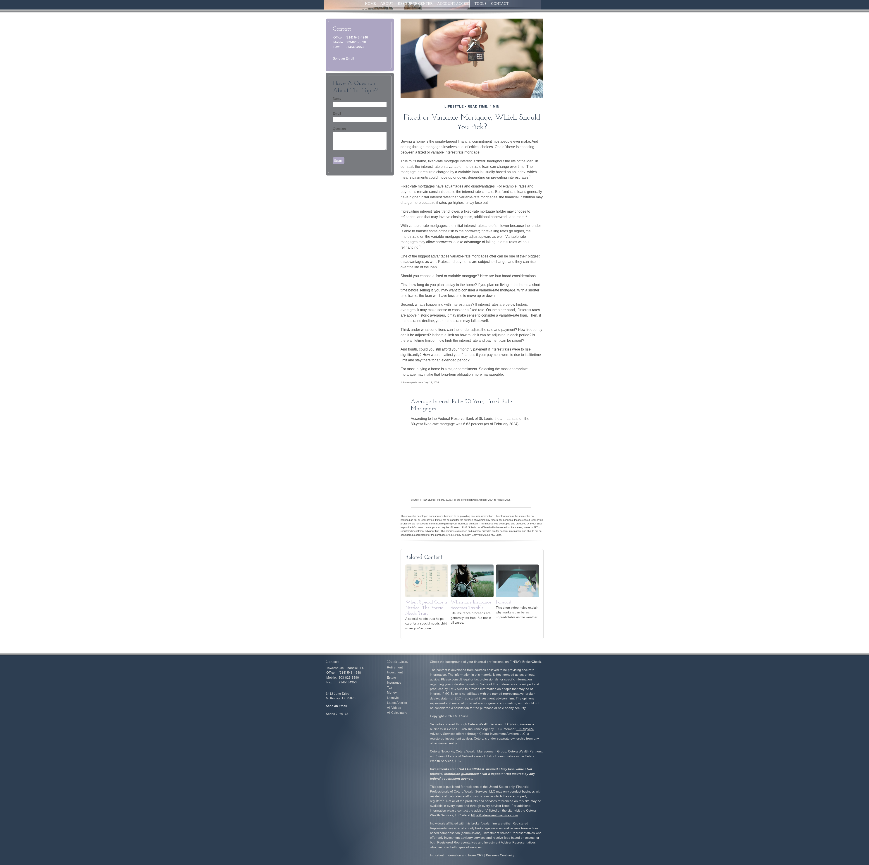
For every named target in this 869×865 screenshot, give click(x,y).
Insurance (394, 682)
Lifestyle (393, 697)
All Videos (394, 707)
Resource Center (415, 3)
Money (392, 692)
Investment (395, 672)
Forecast (503, 602)
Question (339, 128)
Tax (389, 687)
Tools (481, 3)
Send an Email (343, 58)
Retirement (395, 667)
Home (370, 3)
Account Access (453, 3)
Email (337, 113)
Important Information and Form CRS (456, 855)
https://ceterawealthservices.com (494, 815)
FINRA (521, 729)
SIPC (530, 729)
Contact (500, 3)
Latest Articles (397, 702)
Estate (391, 677)
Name (337, 98)
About (386, 3)
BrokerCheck (531, 661)
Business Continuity (500, 855)
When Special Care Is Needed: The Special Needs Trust (426, 608)
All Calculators (397, 712)
